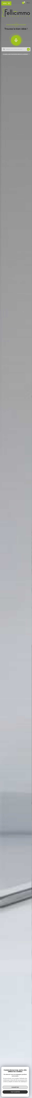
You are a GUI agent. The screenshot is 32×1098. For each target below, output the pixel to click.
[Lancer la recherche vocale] (16, 40)
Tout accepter (15, 1092)
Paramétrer (15, 1087)
